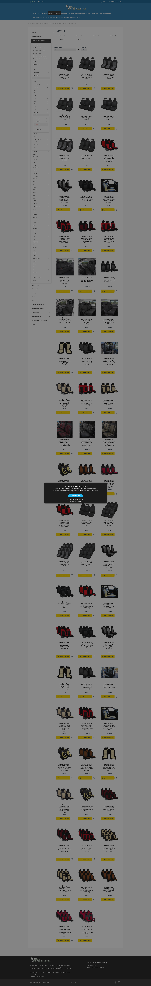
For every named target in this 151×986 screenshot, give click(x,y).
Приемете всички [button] (75, 495)
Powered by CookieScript (75, 501)
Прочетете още (81, 491)
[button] (75, 499)
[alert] (75, 493)
